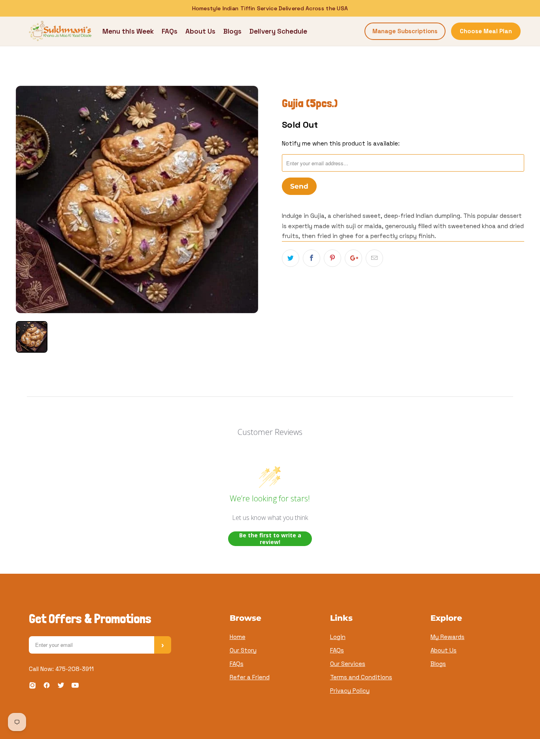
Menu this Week (128, 31)
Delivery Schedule (278, 31)
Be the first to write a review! (270, 538)
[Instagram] (32, 686)
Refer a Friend (250, 677)
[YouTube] (75, 686)
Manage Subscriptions (405, 31)
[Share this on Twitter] (290, 258)
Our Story (243, 650)
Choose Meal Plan (486, 31)
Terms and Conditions (361, 677)
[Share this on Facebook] (311, 258)
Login (338, 637)
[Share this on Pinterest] (332, 258)
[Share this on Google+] (353, 258)
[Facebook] (46, 686)
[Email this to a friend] (374, 258)
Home (237, 637)
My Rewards (447, 637)
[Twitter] (60, 686)
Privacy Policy (350, 690)
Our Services (347, 663)
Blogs (232, 31)
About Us (200, 31)
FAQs (169, 31)
